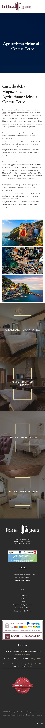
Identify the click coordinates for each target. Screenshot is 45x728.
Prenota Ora (22, 595)
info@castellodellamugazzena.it (23, 574)
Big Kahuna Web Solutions (31, 715)
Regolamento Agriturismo (22, 605)
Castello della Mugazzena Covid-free (17, 659)
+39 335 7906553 (24, 577)
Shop (22, 598)
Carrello (23, 602)
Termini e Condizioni (22, 608)
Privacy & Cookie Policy (22, 611)
